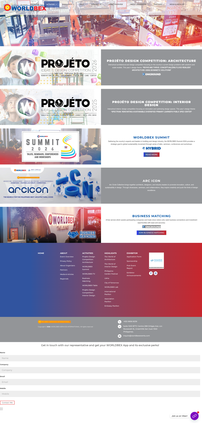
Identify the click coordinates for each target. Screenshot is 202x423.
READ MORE (152, 154)
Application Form (134, 257)
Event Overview (116, 4)
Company (4, 364)
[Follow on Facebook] (151, 273)
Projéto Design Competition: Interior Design (88, 293)
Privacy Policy (66, 261)
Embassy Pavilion (112, 306)
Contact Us (96, 4)
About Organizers (138, 4)
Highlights (67, 4)
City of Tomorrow (112, 283)
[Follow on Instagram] (155, 273)
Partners (158, 4)
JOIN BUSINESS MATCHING (151, 233)
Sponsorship (132, 261)
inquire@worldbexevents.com (136, 336)
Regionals (35, 10)
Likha (107, 278)
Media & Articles (177, 4)
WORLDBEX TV (88, 274)
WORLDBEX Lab (111, 287)
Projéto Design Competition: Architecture (88, 259)
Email (2, 376)
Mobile (3, 388)
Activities (50, 4)
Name (2, 353)
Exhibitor (34, 4)
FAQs (82, 4)
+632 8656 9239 (130, 321)
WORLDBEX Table (89, 285)
